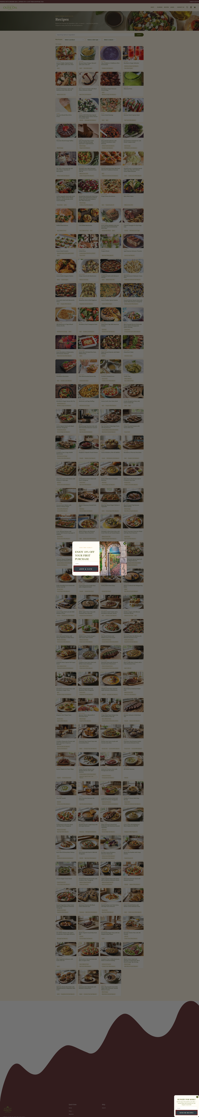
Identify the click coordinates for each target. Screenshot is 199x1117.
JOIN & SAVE (85, 569)
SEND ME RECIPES (187, 1113)
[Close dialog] (124, 543)
